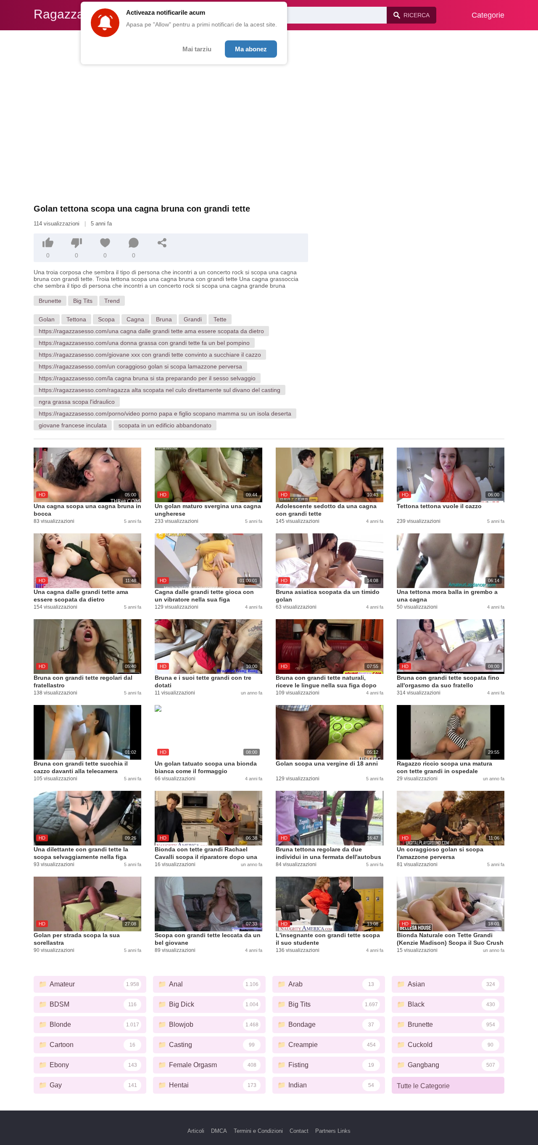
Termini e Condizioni (258, 1131)
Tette (220, 319)
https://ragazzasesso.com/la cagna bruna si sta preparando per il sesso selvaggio (147, 378)
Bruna (164, 319)
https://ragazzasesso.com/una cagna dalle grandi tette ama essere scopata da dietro (151, 331)
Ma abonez (251, 49)
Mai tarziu (196, 49)
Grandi (193, 319)
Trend (112, 300)
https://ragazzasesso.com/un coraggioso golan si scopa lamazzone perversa (140, 366)
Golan (47, 319)
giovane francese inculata (73, 425)
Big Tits (82, 300)
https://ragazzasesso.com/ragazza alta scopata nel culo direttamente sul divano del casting (159, 390)
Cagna (135, 319)
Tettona (76, 319)
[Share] (162, 242)
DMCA (219, 1131)
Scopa (106, 319)
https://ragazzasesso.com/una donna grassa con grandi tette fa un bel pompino (144, 342)
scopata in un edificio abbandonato (165, 425)
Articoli (195, 1131)
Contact (299, 1131)
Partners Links (333, 1131)
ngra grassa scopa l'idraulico (77, 401)
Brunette (50, 300)
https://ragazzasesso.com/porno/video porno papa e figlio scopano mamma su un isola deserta (165, 413)
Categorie (488, 15)
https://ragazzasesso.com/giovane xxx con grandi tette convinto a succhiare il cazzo (150, 354)
